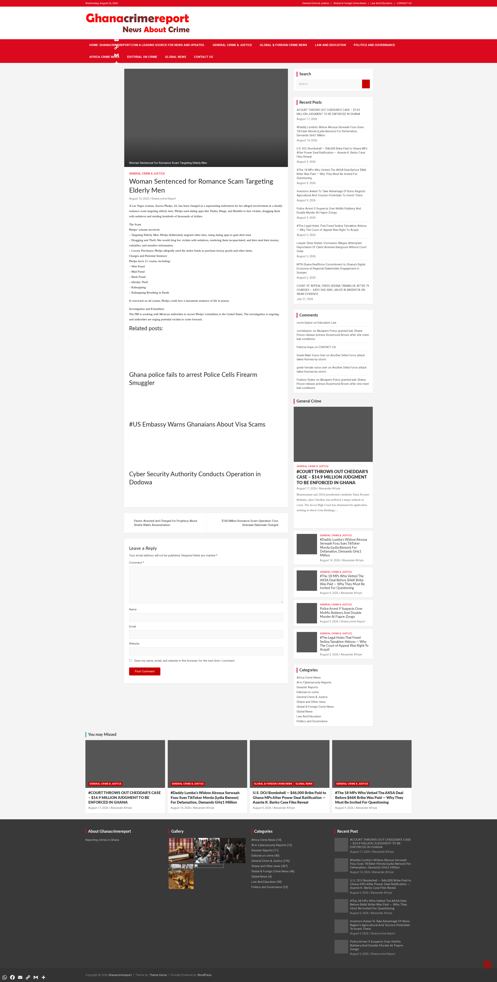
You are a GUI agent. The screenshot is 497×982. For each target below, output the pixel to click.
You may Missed (102, 735)
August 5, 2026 (329, 654)
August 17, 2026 (307, 488)
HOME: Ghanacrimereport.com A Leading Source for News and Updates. (147, 45)
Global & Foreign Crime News (349, 3)
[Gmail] (116, 55)
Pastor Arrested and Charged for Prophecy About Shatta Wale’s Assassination (165, 523)
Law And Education (381, 3)
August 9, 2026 (329, 592)
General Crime (308, 401)
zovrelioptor (304, 331)
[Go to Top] (487, 964)
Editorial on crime (142, 57)
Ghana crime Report (163, 198)
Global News (175, 57)
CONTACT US (404, 3)
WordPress (204, 975)
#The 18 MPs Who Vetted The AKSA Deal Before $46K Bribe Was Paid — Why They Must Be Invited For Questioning (331, 174)
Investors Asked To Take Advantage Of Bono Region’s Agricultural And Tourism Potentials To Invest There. (380, 925)
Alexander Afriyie (329, 488)
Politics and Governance (374, 45)
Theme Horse (158, 975)
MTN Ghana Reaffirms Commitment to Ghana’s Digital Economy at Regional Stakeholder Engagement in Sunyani (331, 268)
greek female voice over (312, 367)
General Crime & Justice (315, 3)
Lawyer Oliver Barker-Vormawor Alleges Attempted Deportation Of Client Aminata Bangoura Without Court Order (332, 247)
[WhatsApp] (116, 24)
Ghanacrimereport (120, 975)
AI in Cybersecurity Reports (314, 682)
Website (134, 643)
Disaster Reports (307, 687)
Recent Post (347, 831)
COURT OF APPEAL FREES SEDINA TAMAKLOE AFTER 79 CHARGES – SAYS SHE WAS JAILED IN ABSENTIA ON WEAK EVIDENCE (333, 290)
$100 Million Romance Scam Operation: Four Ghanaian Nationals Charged (250, 523)
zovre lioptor (305, 322)
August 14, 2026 (330, 560)
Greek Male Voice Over (311, 355)
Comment (136, 562)
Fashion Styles (306, 380)
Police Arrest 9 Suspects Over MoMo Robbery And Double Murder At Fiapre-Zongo (341, 612)
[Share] (116, 63)
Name (133, 609)
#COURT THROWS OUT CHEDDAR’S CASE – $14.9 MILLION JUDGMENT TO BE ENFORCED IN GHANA (332, 477)
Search (366, 84)
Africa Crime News (104, 57)
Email (132, 626)
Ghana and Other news (311, 702)
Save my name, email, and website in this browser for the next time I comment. (184, 660)
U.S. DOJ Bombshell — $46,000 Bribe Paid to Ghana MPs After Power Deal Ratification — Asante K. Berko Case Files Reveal (332, 152)
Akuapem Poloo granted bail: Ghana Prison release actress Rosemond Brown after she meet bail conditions (333, 335)
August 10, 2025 (139, 198)
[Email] (116, 39)
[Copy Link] (116, 47)
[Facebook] (116, 32)
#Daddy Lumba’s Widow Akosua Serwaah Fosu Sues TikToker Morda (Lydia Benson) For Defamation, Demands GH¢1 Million (330, 131)
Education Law (327, 322)
